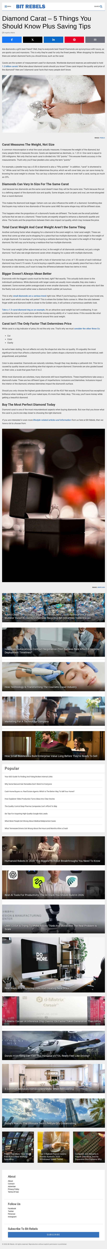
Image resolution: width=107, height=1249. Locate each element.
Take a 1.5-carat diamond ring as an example (23, 310)
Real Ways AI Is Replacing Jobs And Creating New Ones (37, 988)
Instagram (12, 1217)
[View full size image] (53, 104)
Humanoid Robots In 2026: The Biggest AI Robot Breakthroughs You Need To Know (52, 860)
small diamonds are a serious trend (29, 296)
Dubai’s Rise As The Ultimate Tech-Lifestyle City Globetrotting (40, 1123)
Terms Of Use (13, 1192)
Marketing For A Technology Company (27, 721)
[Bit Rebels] (29, 9)
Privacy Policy (13, 1189)
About (10, 1181)
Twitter (11, 1211)
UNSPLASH (101, 587)
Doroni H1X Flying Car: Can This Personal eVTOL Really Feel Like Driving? (47, 1055)
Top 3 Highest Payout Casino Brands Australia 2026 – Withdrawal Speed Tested (53, 1157)
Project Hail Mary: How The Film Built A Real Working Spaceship (16, 1157)
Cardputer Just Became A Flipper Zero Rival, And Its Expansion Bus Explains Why (88, 1157)
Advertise (12, 1186)
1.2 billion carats (10, 66)
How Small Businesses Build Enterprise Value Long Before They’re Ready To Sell (51, 756)
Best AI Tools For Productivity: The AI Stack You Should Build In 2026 (44, 895)
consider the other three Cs (87, 328)
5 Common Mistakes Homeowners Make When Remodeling (39, 1088)
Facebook (12, 1208)
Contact (11, 1184)
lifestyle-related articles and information (52, 420)
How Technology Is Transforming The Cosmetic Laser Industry (41, 687)
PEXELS (102, 138)
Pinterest (11, 1214)
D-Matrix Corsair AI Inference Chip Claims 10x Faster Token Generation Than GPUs (53, 1021)
